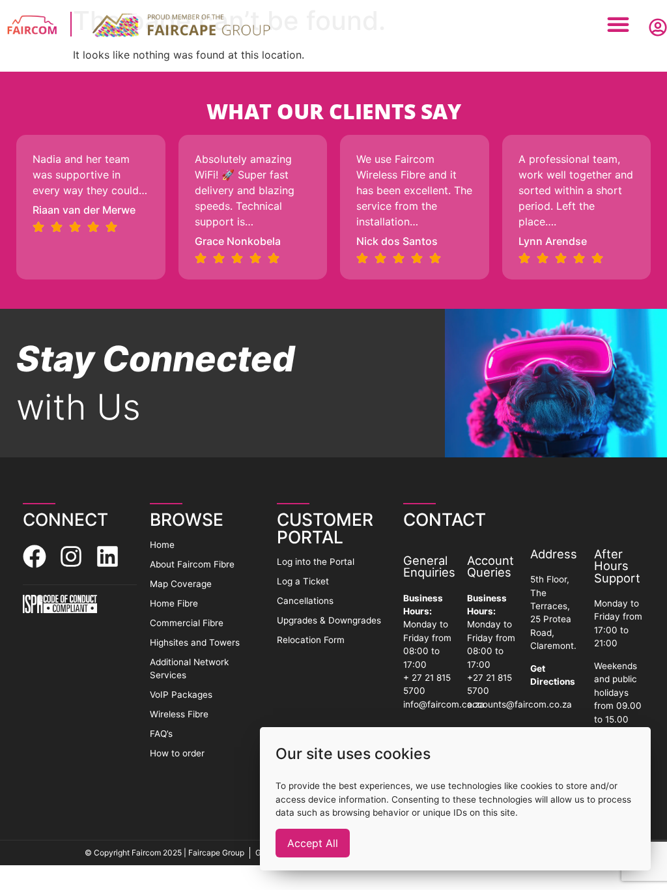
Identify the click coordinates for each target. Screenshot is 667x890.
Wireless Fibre (179, 714)
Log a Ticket (303, 581)
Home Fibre (174, 603)
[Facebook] (34, 556)
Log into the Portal (315, 561)
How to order (177, 753)
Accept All (312, 843)
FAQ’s (161, 733)
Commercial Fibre (186, 623)
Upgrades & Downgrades (329, 620)
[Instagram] (71, 556)
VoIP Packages (181, 694)
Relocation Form (311, 640)
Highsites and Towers (195, 642)
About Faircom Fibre (192, 564)
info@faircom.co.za (444, 704)
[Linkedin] (107, 556)
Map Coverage (181, 584)
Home (162, 544)
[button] (618, 24)
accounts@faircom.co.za (519, 704)
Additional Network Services (189, 668)
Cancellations (305, 601)
